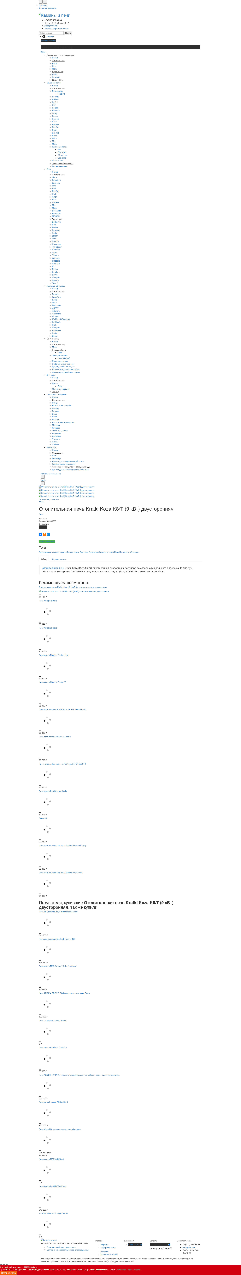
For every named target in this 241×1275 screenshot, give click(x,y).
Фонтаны (56, 438)
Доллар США (156, 1248)
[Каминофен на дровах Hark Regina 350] (47, 949)
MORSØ (56, 216)
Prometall (56, 213)
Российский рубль (159, 1244)
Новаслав (56, 244)
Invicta (55, 227)
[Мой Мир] (48, 534)
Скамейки (56, 436)
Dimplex (55, 316)
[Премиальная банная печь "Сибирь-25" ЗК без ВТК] (47, 774)
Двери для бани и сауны (63, 366)
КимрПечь (56, 297)
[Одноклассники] (44, 534)
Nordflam (56, 263)
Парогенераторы (60, 361)
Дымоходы (51, 447)
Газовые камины (59, 166)
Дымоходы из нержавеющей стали (68, 461)
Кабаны (55, 408)
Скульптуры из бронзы (57, 394)
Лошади (55, 419)
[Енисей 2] (47, 828)
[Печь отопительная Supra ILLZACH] (47, 747)
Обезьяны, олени (60, 430)
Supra (54, 252)
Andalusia (56, 330)
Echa (54, 138)
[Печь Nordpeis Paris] (47, 611)
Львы (54, 416)
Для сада (51, 374)
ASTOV (55, 308)
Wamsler (56, 258)
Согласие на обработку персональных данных (68, 1249)
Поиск (68, 33)
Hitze (54, 121)
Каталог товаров (48, 40)
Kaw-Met (56, 77)
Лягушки (56, 427)
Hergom (55, 118)
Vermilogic (56, 458)
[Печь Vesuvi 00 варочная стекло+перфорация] (47, 1139)
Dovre (54, 274)
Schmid (55, 132)
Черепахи (56, 433)
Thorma (55, 255)
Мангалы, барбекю (60, 388)
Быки (54, 413)
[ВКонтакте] (40, 534)
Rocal (54, 135)
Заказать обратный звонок (56, 28)
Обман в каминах (47, 541)
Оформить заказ (108, 1247)
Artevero (56, 310)
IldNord (55, 99)
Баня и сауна (73, 552)
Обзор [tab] (44, 559)
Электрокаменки (59, 355)
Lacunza (56, 182)
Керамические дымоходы (63, 463)
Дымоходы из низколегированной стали (70, 469)
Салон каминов (135, 1244)
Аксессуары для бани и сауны (66, 372)
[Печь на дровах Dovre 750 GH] (47, 1031)
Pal (53, 266)
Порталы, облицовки (56, 285)
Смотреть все (58, 88)
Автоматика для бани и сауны (65, 369)
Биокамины (57, 91)
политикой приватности (128, 1269)
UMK (54, 455)
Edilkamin (56, 221)
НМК (54, 194)
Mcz (54, 141)
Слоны (55, 441)
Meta (54, 68)
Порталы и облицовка (129, 552)
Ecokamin (62, 157)
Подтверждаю (8, 1272)
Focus (55, 116)
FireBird (61, 93)
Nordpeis (56, 277)
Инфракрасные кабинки (63, 363)
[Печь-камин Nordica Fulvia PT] (47, 692)
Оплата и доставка (47, 7)
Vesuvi (55, 283)
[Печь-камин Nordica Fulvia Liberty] (47, 665)
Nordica (55, 241)
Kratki (54, 74)
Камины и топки (54, 82)
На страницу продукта (49, 498)
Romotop (56, 249)
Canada (55, 280)
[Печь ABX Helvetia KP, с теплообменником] (47, 922)
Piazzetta (56, 110)
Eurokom (56, 271)
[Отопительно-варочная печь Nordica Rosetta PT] (47, 883)
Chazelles (62, 152)
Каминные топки (59, 146)
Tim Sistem (57, 246)
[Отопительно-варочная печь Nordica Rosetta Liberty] (47, 856)
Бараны (55, 411)
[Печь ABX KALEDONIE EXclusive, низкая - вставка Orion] (47, 1003)
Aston (54, 196)
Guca (54, 177)
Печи (49, 169)
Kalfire (55, 102)
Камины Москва (48, 473)
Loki (54, 185)
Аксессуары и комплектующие (53, 552)
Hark (54, 224)
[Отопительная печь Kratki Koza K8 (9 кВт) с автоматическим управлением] (74, 591)
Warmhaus (62, 155)
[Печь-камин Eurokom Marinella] (47, 801)
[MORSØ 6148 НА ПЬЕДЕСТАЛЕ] (47, 1224)
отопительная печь (53, 568)
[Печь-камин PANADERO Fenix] (47, 1196)
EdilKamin (56, 322)
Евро (167, 1248)
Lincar (55, 235)
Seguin (55, 107)
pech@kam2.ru (51, 25)
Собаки (55, 444)
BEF (54, 105)
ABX (54, 188)
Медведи (56, 425)
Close (43, 52)
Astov (54, 63)
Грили (55, 383)
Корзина (105, 1244)
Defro (54, 130)
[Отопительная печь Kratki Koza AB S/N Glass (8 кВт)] (47, 720)
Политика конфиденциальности (61, 1247)
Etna (54, 66)
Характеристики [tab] (59, 559)
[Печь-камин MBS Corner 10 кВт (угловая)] (47, 976)
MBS (54, 238)
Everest (55, 124)
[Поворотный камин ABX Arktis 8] (47, 1112)
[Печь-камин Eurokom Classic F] (47, 1058)
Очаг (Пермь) (64, 358)
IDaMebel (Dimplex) (61, 319)
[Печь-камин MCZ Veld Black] (47, 1169)
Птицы (55, 402)
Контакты (43, 5)
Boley (54, 113)
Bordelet (56, 294)
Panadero (56, 180)
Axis (59, 149)
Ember (55, 269)
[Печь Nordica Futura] (47, 638)
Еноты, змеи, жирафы (62, 405)
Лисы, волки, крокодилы (63, 422)
